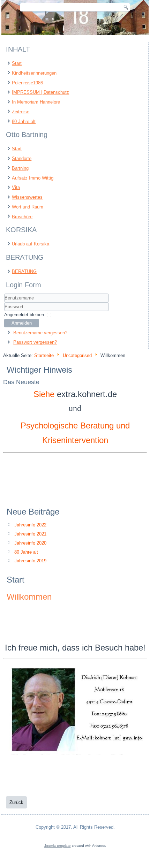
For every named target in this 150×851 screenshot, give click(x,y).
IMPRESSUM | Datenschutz (40, 92)
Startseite (44, 355)
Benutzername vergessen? (40, 332)
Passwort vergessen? (35, 342)
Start (17, 63)
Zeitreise (20, 111)
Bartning (20, 168)
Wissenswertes (27, 197)
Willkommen (29, 596)
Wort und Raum (27, 207)
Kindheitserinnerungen (34, 73)
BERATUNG (24, 271)
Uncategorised (77, 355)
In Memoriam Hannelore (36, 102)
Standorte (21, 158)
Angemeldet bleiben (24, 314)
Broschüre (22, 216)
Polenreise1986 (27, 82)
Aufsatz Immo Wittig (32, 178)
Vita (16, 187)
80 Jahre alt (24, 121)
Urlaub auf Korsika (30, 243)
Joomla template (57, 846)
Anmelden (22, 323)
